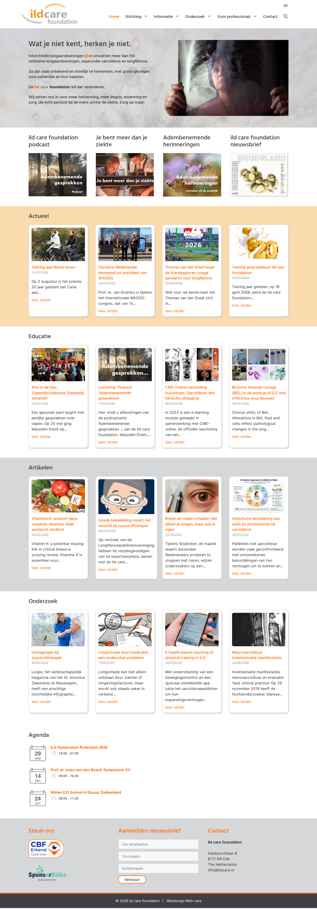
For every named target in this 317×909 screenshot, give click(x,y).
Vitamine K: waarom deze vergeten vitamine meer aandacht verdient (54, 524)
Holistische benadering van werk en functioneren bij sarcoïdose (256, 524)
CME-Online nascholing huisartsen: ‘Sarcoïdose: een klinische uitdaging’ (190, 393)
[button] (286, 17)
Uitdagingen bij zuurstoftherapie (46, 655)
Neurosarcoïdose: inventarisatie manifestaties (257, 655)
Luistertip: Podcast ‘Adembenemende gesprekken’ (115, 393)
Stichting (133, 16)
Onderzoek (195, 16)
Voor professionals (234, 16)
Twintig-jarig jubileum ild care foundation (258, 270)
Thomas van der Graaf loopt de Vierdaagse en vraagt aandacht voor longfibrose (190, 273)
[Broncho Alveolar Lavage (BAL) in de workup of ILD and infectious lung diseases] (258, 378)
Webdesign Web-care (184, 901)
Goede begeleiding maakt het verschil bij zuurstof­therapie (124, 523)
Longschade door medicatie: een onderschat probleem (123, 655)
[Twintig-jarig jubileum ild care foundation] (258, 258)
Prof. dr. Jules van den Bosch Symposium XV (90, 769)
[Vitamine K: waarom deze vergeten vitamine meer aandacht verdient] (58, 509)
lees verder (41, 300)
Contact (270, 16)
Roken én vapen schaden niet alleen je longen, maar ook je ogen (191, 524)
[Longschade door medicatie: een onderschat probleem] (125, 643)
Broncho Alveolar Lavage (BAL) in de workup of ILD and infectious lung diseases (258, 393)
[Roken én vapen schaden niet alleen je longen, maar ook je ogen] (192, 509)
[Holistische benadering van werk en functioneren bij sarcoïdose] (258, 509)
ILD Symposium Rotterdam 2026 (79, 747)
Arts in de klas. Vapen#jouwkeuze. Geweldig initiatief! (58, 393)
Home (114, 16)
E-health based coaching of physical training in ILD (189, 655)
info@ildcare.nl (221, 870)
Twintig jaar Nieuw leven (53, 267)
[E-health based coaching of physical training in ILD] (192, 643)
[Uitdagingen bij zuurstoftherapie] (58, 643)
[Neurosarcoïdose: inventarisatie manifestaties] (258, 643)
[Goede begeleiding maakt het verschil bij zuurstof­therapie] (126, 511)
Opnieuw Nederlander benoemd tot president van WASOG (122, 273)
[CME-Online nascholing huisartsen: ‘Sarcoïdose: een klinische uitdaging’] (192, 378)
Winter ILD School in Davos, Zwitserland (86, 792)
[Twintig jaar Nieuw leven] (58, 258)
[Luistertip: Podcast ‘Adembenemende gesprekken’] (125, 378)
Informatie (163, 16)
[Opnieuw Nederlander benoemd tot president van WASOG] (125, 258)
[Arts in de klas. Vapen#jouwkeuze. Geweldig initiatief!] (58, 378)
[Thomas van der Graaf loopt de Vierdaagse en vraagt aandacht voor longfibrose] (192, 258)
